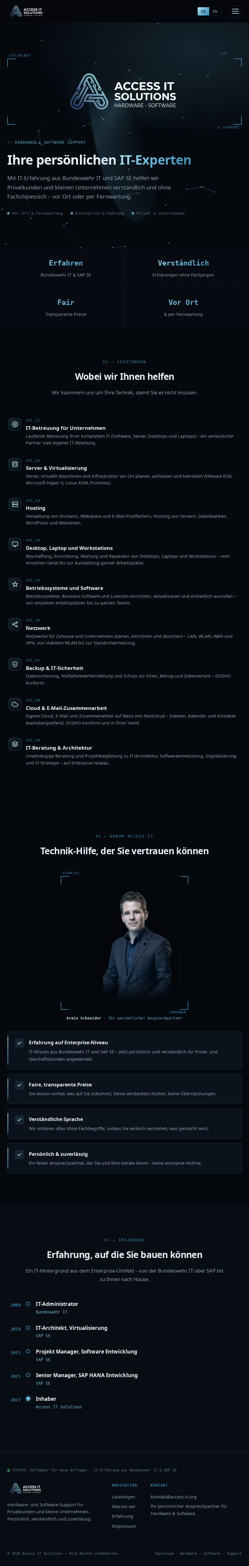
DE (203, 11)
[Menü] (235, 11)
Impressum (124, 1526)
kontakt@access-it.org (173, 1497)
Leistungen (123, 1497)
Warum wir (123, 1506)
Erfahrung (122, 1516)
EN (215, 11)
